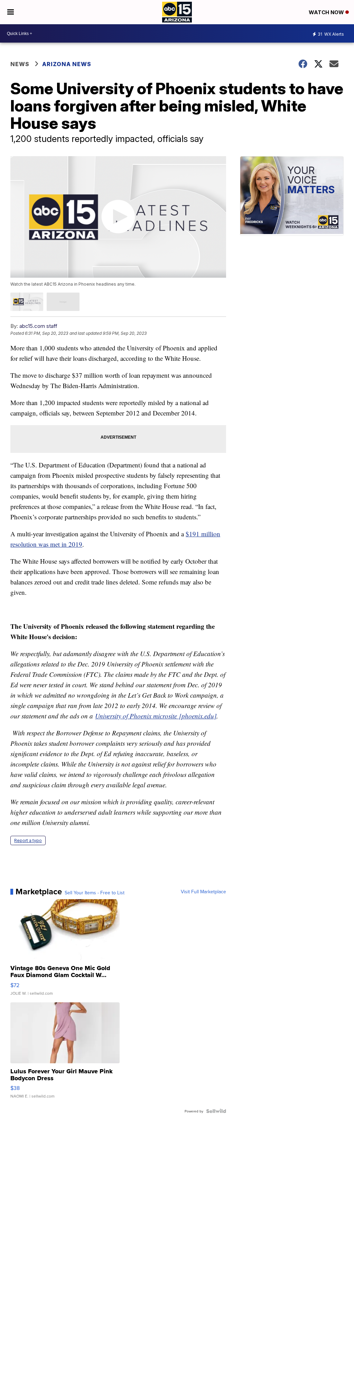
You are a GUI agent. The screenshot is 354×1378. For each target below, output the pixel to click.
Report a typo (28, 840)
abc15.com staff (38, 326)
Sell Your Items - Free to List (94, 892)
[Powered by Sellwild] (216, 1111)
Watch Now (327, 12)
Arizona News (66, 64)
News (19, 64)
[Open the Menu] (10, 12)
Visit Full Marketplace (203, 891)
